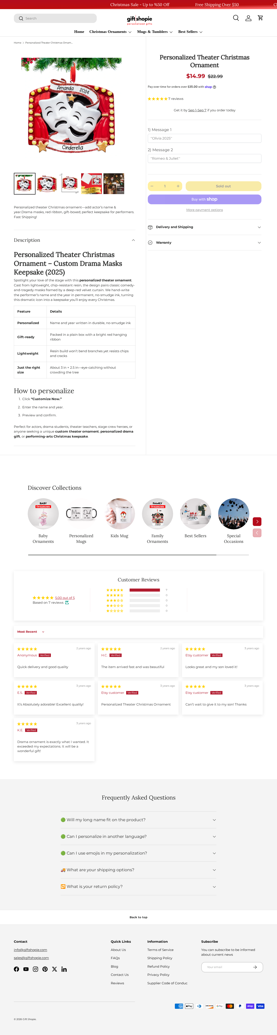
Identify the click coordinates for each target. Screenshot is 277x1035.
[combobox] (55, 18)
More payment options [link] (204, 210)
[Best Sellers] (195, 513)
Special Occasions (233, 538)
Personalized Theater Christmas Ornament (49, 43)
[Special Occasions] (233, 513)
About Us (118, 950)
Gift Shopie (29, 1019)
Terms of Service (160, 950)
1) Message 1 (160, 129)
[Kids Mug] (119, 513)
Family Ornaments (157, 538)
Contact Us (120, 975)
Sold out (223, 186)
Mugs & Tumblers (152, 31)
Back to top (138, 917)
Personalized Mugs (81, 538)
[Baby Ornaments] (43, 513)
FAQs (115, 958)
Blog (114, 966)
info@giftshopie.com (30, 950)
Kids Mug (119, 535)
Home (79, 31)
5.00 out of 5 (65, 598)
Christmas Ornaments (108, 31)
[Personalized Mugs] (81, 513)
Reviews (117, 983)
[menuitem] (24, 184)
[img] (27, 649)
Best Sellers (188, 31)
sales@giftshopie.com (31, 958)
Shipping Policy (159, 958)
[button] (260, 18)
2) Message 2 (160, 150)
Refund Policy (158, 966)
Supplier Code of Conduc (167, 983)
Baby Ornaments (43, 538)
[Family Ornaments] (157, 513)
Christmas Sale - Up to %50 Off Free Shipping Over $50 (174, 4)
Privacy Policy (158, 975)
